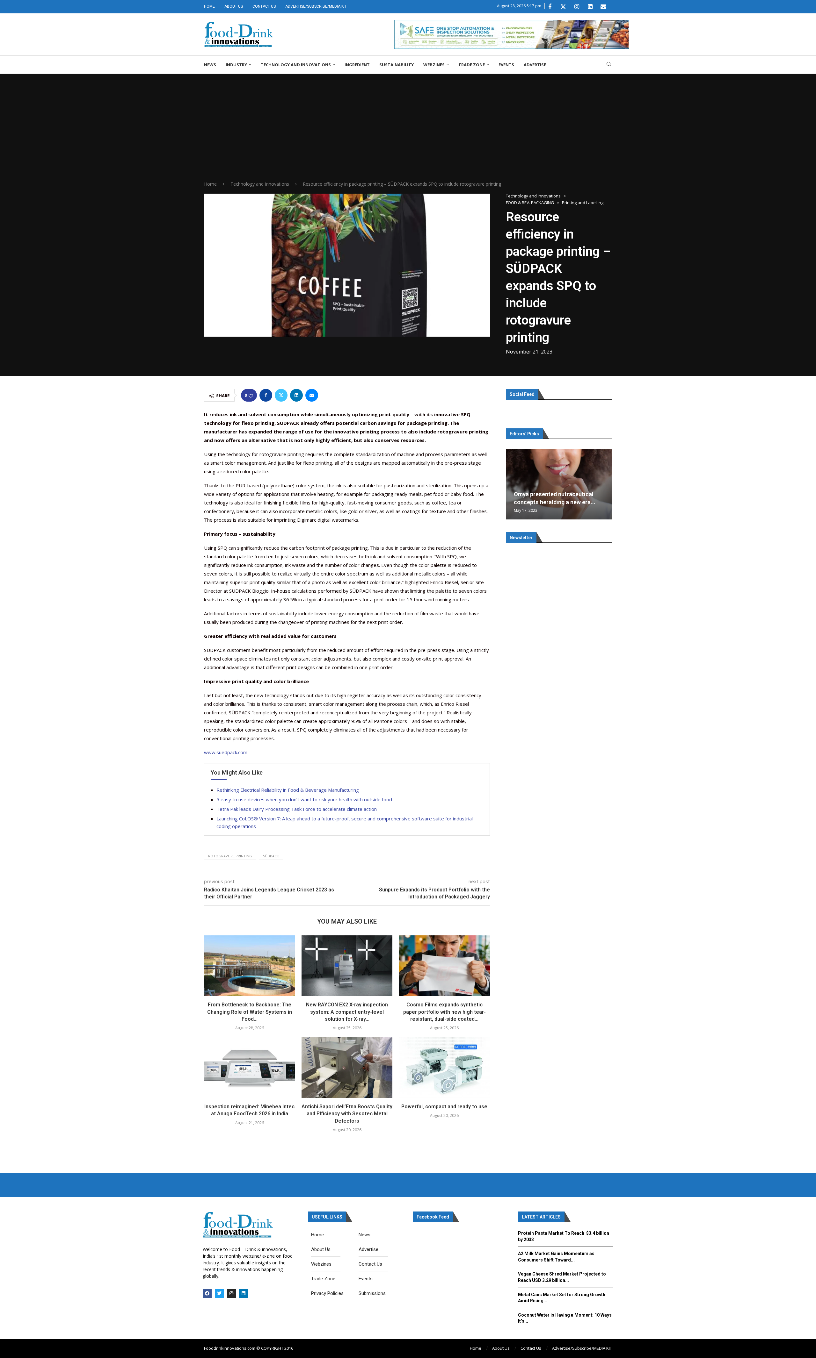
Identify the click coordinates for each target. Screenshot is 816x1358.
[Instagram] (577, 7)
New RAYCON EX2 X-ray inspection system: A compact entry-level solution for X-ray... (347, 1012)
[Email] (603, 7)
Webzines (434, 65)
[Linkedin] (590, 7)
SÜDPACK (271, 856)
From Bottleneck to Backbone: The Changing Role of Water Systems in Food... (249, 1012)
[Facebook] (550, 7)
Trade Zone (471, 65)
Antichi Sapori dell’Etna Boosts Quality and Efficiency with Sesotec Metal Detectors (347, 1114)
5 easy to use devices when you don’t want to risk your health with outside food (304, 799)
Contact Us (264, 6)
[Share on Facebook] (265, 395)
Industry (236, 65)
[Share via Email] (311, 395)
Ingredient (357, 65)
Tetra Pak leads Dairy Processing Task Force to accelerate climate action (296, 809)
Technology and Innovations (296, 65)
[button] (511, 483)
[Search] (609, 65)
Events (506, 65)
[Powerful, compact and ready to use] (444, 1067)
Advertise (535, 65)
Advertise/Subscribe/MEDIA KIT (316, 6)
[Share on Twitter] (281, 395)
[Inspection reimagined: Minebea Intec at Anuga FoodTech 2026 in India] (249, 1067)
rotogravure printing (230, 856)
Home (209, 6)
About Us (233, 6)
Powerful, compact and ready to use (444, 1107)
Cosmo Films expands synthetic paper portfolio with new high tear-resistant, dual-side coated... (444, 1012)
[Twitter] (563, 7)
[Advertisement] (408, 132)
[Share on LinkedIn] (296, 395)
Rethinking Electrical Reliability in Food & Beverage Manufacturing (287, 790)
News (210, 65)
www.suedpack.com (225, 752)
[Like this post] (251, 395)
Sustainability (396, 65)
